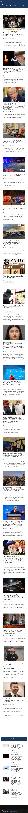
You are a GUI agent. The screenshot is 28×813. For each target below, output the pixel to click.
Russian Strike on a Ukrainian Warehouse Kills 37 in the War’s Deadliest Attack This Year (13, 489)
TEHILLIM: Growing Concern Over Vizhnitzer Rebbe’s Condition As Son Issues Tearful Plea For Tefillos (13, 33)
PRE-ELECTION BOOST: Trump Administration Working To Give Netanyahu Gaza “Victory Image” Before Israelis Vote (16, 781)
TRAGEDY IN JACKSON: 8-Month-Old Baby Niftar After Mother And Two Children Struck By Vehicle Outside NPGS (17, 758)
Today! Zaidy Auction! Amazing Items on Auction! (13, 277)
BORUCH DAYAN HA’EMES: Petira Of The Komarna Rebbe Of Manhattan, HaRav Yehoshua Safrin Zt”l (13, 70)
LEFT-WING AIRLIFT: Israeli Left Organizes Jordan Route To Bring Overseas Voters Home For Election (17, 770)
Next (21, 715)
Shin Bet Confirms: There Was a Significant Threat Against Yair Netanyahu (13, 700)
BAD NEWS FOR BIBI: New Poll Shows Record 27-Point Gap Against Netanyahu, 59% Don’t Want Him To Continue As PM (13, 524)
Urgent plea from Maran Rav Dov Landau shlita (14, 307)
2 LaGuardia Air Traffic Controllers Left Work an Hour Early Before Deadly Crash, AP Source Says (13, 597)
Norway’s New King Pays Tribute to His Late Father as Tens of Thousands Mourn (13, 631)
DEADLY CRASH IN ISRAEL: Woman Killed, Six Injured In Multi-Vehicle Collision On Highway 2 (12, 243)
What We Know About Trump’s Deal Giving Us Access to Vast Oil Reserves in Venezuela (13, 455)
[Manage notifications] (25, 810)
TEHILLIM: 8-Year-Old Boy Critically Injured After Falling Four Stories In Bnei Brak (13, 141)
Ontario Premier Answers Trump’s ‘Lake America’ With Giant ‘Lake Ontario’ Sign (12, 383)
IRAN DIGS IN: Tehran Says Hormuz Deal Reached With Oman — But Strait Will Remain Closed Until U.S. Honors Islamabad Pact (13, 420)
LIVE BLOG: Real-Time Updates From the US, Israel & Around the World (14, 208)
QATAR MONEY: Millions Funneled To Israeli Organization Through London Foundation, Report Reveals (17, 747)
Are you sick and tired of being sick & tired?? (13, 663)
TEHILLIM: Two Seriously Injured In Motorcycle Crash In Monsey (14, 175)
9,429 (18, 715)
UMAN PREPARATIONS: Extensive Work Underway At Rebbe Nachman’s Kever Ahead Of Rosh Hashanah (16, 793)
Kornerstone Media (13, 811)
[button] (1, 1)
